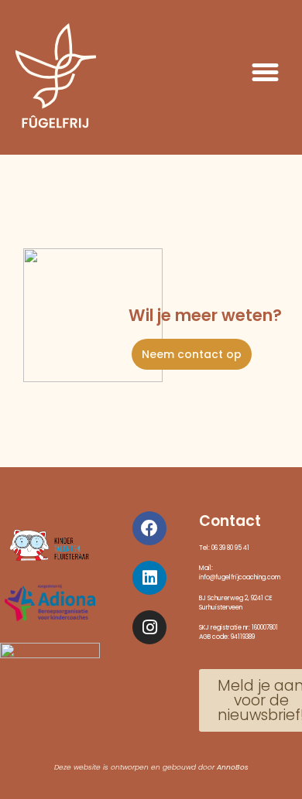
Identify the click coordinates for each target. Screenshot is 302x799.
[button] (265, 72)
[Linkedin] (149, 578)
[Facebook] (149, 528)
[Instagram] (149, 627)
